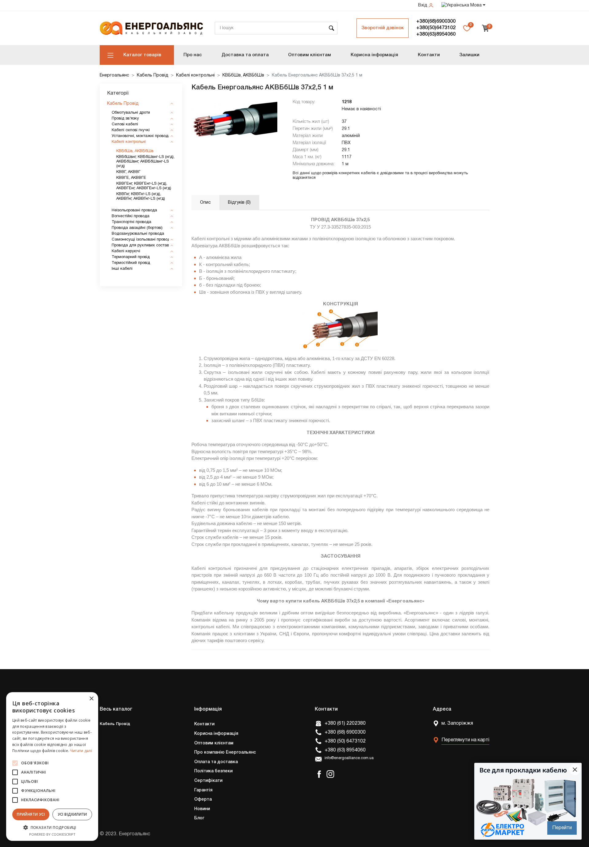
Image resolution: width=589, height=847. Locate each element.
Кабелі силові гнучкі (131, 130)
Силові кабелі (125, 124)
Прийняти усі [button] (31, 814)
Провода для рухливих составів (142, 245)
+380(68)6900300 (436, 21)
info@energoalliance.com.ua (349, 758)
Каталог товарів (142, 55)
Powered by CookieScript (52, 834)
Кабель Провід (152, 75)
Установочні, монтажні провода (141, 136)
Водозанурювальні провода (138, 234)
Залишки (469, 55)
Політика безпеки (213, 771)
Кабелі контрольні (195, 75)
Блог (199, 818)
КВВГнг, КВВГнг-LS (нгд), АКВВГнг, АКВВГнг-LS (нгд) (140, 196)
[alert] (52, 766)
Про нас (192, 55)
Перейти (562, 828)
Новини (202, 809)
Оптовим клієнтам (309, 55)
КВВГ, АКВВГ (128, 172)
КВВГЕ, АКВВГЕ (131, 178)
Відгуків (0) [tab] (239, 203)
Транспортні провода (131, 222)
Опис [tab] (205, 203)
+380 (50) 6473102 (345, 741)
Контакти (429, 55)
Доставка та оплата (245, 55)
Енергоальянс (114, 75)
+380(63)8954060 (436, 34)
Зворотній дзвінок (382, 28)
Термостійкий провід (131, 263)
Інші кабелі (122, 269)
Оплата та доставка (216, 762)
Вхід (423, 5)
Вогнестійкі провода (130, 216)
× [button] (91, 698)
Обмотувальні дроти (131, 113)
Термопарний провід (131, 257)
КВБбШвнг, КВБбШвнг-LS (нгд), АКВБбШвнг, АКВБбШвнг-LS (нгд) (145, 161)
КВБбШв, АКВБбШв (243, 75)
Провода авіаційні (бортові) (137, 228)
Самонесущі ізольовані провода (142, 239)
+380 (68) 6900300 (345, 732)
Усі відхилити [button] (72, 814)
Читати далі (81, 750)
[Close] (574, 769)
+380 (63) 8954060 (345, 750)
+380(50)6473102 (436, 28)
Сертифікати (208, 781)
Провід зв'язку (125, 118)
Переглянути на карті (465, 740)
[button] (52, 827)
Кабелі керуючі (126, 251)
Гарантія (203, 790)
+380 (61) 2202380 (345, 723)
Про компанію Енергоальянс (225, 753)
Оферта (203, 800)
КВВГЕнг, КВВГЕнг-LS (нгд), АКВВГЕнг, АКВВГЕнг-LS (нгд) (143, 186)
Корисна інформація (374, 55)
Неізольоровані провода (134, 210)
